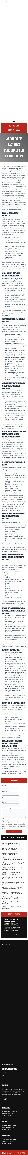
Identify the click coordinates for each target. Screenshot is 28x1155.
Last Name (5, 791)
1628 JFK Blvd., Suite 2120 (9, 1112)
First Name (5, 786)
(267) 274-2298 (6, 1143)
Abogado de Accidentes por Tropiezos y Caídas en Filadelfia (12, 892)
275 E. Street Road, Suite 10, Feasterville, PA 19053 (10, 1140)
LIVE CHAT (7, 1153)
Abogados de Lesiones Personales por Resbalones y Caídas (13, 883)
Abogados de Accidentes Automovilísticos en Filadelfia (11, 844)
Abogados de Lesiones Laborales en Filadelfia (14, 902)
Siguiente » (19, 935)
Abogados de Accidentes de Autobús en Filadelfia (11, 853)
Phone (4, 803)
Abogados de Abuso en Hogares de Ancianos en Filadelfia (13, 868)
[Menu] (14, 121)
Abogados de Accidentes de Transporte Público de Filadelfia (12, 858)
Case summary (6, 808)
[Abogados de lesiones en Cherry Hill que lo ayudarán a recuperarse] (14, 926)
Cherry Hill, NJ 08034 (8, 1127)
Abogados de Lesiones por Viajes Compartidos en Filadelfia (13, 897)
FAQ (3, 1076)
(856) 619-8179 (6, 1129)
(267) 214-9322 (6, 1115)
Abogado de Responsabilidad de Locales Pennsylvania (12, 873)
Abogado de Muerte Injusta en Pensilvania (12, 907)
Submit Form (14, 832)
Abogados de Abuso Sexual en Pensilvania (12, 878)
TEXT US (21, 1153)
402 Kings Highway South (9, 1125)
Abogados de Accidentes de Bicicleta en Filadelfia (11, 849)
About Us (4, 1073)
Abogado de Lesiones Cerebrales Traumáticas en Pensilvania (12, 888)
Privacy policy (5, 1079)
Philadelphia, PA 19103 (8, 1113)
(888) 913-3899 (8, 1065)
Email (4, 797)
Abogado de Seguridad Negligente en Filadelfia (13, 863)
